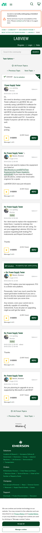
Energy (25, 457)
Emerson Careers (33, 485)
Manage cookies (21, 529)
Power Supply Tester (12, 85)
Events (32, 487)
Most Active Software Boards (13, 32)
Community (12, 30)
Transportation (9, 462)
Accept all (20, 524)
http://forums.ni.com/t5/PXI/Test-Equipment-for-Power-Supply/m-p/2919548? (17, 172)
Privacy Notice (19, 514)
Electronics (17, 457)
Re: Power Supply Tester (13, 153)
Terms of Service (23, 473)
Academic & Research (10, 454)
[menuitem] (32, 4)
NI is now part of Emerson (11, 485)
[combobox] (16, 52)
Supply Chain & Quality (21, 487)
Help (38, 45)
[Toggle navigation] (11, 5)
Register (21, 45)
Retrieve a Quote (10, 473)
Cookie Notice (33, 514)
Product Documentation (20, 496)
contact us (20, 21)
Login (30, 45)
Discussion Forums (26, 30)
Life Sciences (16, 459)
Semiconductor (28, 459)
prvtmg (34, 265)
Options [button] (34, 89)
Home (4, 30)
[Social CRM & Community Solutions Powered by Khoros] (21, 426)
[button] (6, 138)
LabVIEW (30, 32)
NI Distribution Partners (10, 471)
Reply (34, 138)
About (24, 485)
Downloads (6, 496)
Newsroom (8, 487)
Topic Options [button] (8, 59)
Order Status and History (28, 471)
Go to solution (19, 77)
